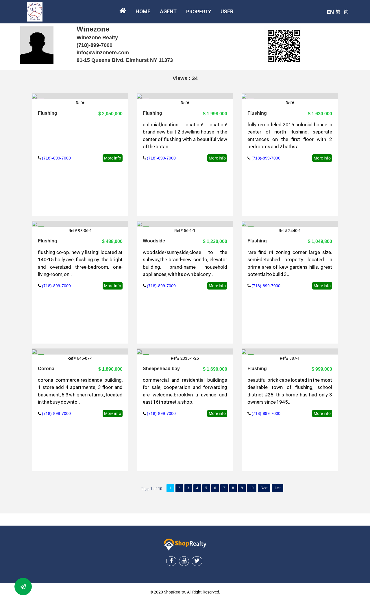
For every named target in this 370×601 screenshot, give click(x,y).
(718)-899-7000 (94, 45)
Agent (168, 11)
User (227, 11)
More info (112, 158)
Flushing (47, 113)
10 (252, 488)
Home (143, 11)
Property (198, 11)
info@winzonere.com (103, 52)
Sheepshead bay (161, 368)
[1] (34, 223)
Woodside (154, 240)
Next (264, 488)
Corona (46, 368)
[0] (34, 96)
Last (277, 488)
